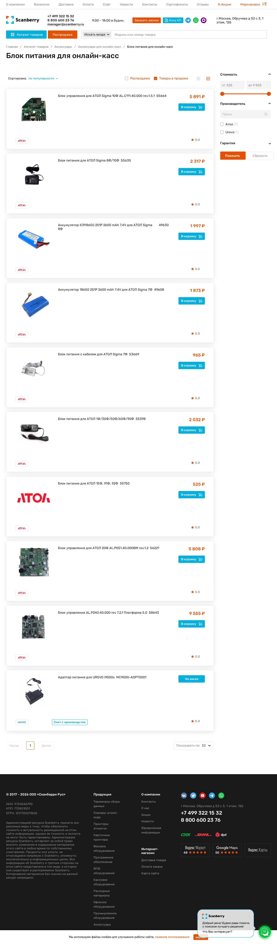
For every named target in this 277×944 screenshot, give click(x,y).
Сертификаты (177, 4)
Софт (107, 4)
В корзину (188, 107)
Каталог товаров (36, 47)
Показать (233, 156)
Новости (126, 4)
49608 (159, 290)
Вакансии (41, 4)
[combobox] (45, 78)
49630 (164, 225)
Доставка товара (153, 860)
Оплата (88, 4)
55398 (141, 419)
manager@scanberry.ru (65, 24)
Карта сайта (150, 873)
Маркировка (250, 4)
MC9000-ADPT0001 (131, 677)
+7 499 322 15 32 (60, 16)
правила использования (172, 937)
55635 (126, 160)
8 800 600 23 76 (60, 20)
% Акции (224, 4)
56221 (154, 548)
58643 (154, 613)
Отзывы (203, 4)
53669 (134, 354)
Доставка (66, 4)
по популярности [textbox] (41, 78)
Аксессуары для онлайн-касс (99, 47)
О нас (145, 808)
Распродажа (62, 35)
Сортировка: (17, 78)
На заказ (191, 679)
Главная (12, 47)
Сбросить (260, 156)
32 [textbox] (191, 745)
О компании (15, 4)
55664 (161, 96)
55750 (125, 483)
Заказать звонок (146, 20)
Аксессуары (63, 47)
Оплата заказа (151, 866)
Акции (145, 815)
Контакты (149, 4)
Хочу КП (175, 20)
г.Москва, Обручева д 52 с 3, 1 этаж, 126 (240, 20)
